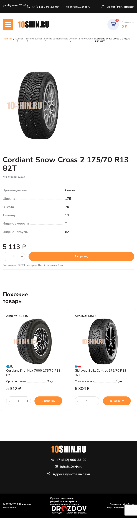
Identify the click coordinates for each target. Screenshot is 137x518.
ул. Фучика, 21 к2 (15, 5)
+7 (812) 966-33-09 (45, 6)
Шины (19, 38)
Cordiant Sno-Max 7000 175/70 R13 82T (33, 372)
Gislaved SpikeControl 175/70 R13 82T (100, 372)
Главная (7, 38)
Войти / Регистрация (120, 7)
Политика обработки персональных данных (120, 506)
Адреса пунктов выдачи (71, 474)
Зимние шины (34, 38)
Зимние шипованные (55, 38)
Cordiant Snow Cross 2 (82, 38)
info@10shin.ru (80, 6)
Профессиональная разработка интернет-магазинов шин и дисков (65, 501)
